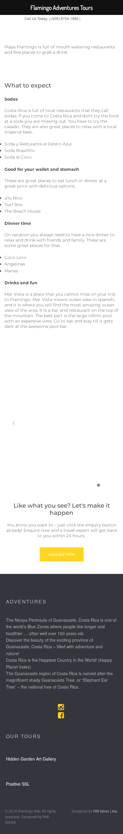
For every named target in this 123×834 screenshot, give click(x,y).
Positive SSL (18, 784)
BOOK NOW (90, 18)
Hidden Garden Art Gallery (31, 759)
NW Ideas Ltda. (105, 810)
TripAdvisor (72, 25)
